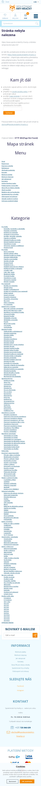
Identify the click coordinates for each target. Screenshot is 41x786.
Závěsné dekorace (10, 512)
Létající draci (8, 594)
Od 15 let (7, 619)
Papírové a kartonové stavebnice (15, 416)
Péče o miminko (9, 303)
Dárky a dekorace (7, 547)
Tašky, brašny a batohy (11, 558)
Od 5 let (6, 609)
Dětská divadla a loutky (12, 373)
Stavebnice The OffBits (11, 428)
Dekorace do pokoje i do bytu (13, 493)
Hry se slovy (8, 392)
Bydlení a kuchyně (10, 569)
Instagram (20, 690)
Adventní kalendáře (10, 549)
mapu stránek (14, 96)
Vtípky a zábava (9, 464)
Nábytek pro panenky (11, 367)
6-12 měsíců (8, 600)
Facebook (20, 686)
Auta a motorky (9, 252)
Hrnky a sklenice (9, 550)
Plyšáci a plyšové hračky (10, 478)
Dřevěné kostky (9, 341)
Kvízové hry (7, 409)
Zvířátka (6, 482)
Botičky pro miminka (11, 286)
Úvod (7, 2)
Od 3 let (6, 605)
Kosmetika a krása (10, 461)
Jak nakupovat (20, 658)
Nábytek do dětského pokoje (13, 506)
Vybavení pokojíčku (8, 491)
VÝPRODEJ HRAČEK (7, 623)
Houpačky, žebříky (10, 581)
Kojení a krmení (9, 295)
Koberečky (5, 451)
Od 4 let (6, 607)
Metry (6, 504)
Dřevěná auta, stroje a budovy (14, 344)
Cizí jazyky (7, 325)
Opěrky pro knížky (10, 508)
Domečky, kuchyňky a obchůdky (14, 229)
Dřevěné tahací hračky (11, 350)
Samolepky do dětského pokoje (14, 441)
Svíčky (6, 556)
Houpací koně (8, 247)
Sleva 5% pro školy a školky (20, 665)
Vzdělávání (7, 525)
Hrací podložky (9, 516)
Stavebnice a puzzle (8, 413)
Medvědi (6, 487)
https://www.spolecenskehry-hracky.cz (22, 55)
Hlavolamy (7, 407)
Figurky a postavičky (11, 259)
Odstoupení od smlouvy (20, 671)
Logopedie (7, 533)
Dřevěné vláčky (9, 335)
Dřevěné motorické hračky (12, 352)
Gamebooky (8, 531)
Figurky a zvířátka (10, 238)
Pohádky (7, 529)
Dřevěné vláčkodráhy (11, 257)
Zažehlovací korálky (10, 470)
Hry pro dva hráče (10, 390)
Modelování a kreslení (11, 457)
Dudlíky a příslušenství (11, 289)
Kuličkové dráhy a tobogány (13, 268)
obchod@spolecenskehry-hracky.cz (15, 124)
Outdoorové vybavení (11, 592)
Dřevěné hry (8, 337)
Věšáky (6, 510)
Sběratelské (8, 552)
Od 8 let (6, 613)
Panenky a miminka (10, 231)
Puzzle (6, 322)
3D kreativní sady (9, 474)
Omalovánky (8, 539)
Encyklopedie (8, 527)
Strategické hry (9, 401)
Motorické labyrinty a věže (13, 310)
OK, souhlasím (27, 781)
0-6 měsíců (7, 598)
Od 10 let (7, 615)
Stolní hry (7, 405)
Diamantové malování (11, 544)
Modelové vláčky (9, 274)
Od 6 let (6, 611)
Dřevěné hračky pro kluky (12, 255)
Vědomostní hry (9, 403)
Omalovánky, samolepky (10, 537)
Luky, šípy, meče (9, 272)
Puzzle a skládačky (10, 431)
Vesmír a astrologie (10, 462)
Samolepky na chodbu (11, 449)
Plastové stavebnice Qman (13, 426)
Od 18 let (7, 620)
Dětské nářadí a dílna (11, 253)
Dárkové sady (8, 554)
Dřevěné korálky (9, 361)
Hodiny (6, 499)
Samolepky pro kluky (11, 437)
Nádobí (6, 514)
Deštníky (7, 590)
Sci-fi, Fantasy (8, 535)
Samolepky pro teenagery (12, 439)
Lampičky (7, 501)
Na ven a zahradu (7, 575)
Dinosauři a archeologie (12, 466)
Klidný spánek (8, 293)
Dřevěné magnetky (10, 333)
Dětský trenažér (9, 282)
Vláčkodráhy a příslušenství (13, 331)
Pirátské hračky (9, 276)
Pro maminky (8, 304)
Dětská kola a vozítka (11, 586)
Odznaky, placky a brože (12, 573)
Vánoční (6, 562)
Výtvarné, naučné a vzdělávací (14, 246)
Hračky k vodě (8, 579)
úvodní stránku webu (20, 91)
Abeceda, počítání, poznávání (13, 308)
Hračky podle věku (8, 596)
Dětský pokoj (8, 288)
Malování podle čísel (10, 543)
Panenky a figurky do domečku (14, 365)
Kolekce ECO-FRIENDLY (11, 489)
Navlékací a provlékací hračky (14, 312)
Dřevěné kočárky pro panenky (14, 369)
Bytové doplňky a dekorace (13, 571)
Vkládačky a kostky (10, 318)
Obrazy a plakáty (9, 567)
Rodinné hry (8, 399)
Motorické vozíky (9, 324)
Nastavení (12, 781)
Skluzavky (7, 585)
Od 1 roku (7, 602)
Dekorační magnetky (11, 495)
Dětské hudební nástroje (12, 242)
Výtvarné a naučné (10, 280)
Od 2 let (6, 604)
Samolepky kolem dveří (11, 447)
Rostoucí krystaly (10, 476)
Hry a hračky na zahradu (12, 583)
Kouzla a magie (9, 468)
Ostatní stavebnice (10, 430)
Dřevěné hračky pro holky (12, 240)
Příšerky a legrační (10, 485)
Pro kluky (5, 250)
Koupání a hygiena (10, 297)
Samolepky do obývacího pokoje (14, 443)
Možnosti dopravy (21, 655)
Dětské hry (7, 386)
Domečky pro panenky (11, 363)
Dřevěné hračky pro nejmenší (13, 354)
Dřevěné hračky (7, 329)
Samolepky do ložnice (11, 445)
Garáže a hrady (9, 261)
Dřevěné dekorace (10, 497)
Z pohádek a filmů (10, 480)
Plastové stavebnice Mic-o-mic (14, 422)
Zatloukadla (8, 327)
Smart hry (7, 382)
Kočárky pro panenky (11, 232)
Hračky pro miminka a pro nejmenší (15, 291)
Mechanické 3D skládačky (12, 376)
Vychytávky (7, 560)
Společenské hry (7, 378)
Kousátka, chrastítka (11, 299)
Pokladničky (8, 519)
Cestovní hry (8, 384)
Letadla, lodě (8, 270)
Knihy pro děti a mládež (11, 523)
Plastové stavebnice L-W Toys (14, 420)
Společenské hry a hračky (20, 668)
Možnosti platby (20, 652)
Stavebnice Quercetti (11, 424)
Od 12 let (7, 617)
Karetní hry (7, 394)
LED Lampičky (8, 503)
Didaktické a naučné (8, 307)
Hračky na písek (9, 577)
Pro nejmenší (6, 284)
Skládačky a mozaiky (11, 320)
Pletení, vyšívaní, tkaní (11, 459)
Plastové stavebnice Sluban (13, 418)
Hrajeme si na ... (9, 265)
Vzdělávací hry (8, 411)
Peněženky (7, 565)
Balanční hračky (9, 316)
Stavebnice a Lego (10, 244)
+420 (23, 727)
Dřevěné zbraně (9, 346)
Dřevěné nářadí (9, 343)
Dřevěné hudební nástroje (12, 360)
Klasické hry (8, 395)
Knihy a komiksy (7, 522)
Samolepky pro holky (11, 436)
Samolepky (7, 541)
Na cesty (7, 301)
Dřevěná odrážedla (10, 358)
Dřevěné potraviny (10, 375)
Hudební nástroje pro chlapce (14, 267)
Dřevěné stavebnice (10, 339)
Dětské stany (8, 588)
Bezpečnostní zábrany (11, 518)
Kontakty (20, 662)
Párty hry (7, 397)
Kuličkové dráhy (9, 380)
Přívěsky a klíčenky (10, 483)
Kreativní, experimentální (10, 453)
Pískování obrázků (10, 472)
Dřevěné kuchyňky (10, 371)
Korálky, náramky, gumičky (13, 236)
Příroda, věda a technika (12, 455)
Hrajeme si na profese (11, 234)
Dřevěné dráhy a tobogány (12, 356)
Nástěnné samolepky (9, 434)
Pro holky (5, 227)
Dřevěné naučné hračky (11, 348)
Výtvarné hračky (9, 314)
